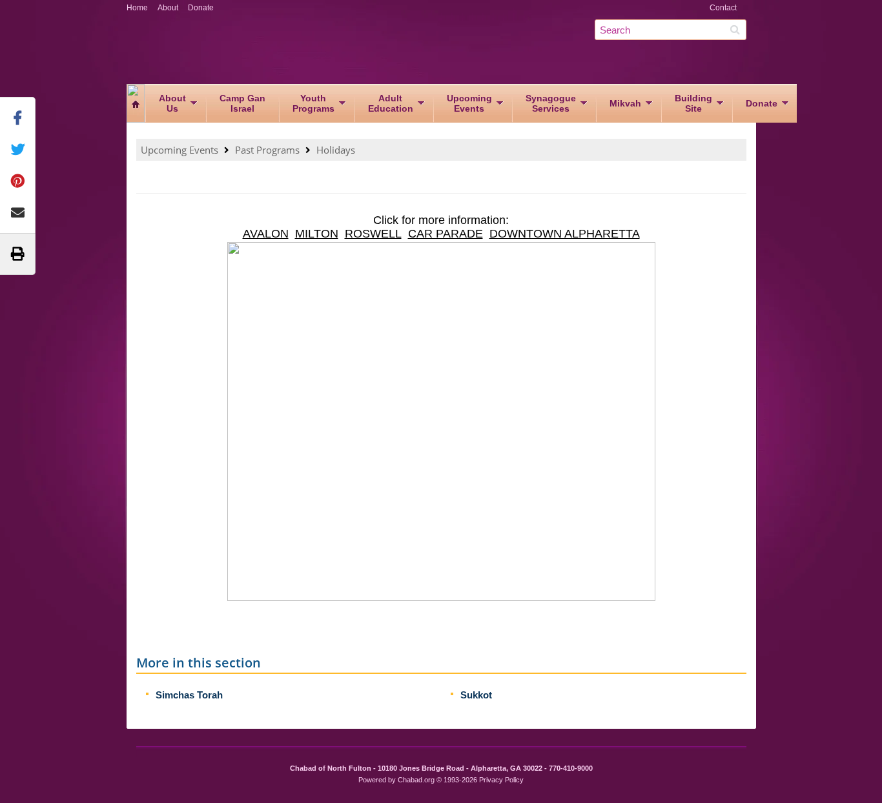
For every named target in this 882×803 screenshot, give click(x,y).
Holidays (335, 149)
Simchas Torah (189, 694)
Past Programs (267, 149)
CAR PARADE (445, 233)
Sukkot (476, 694)
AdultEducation (390, 103)
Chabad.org (416, 780)
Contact (723, 7)
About (168, 7)
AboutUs (172, 103)
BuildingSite (693, 103)
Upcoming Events (179, 149)
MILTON (316, 233)
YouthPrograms (313, 103)
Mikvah (625, 103)
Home (137, 7)
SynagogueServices (551, 103)
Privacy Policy (501, 780)
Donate (201, 7)
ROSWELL (373, 233)
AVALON (266, 233)
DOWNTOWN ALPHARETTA (564, 233)
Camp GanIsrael (242, 103)
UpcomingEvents (469, 103)
